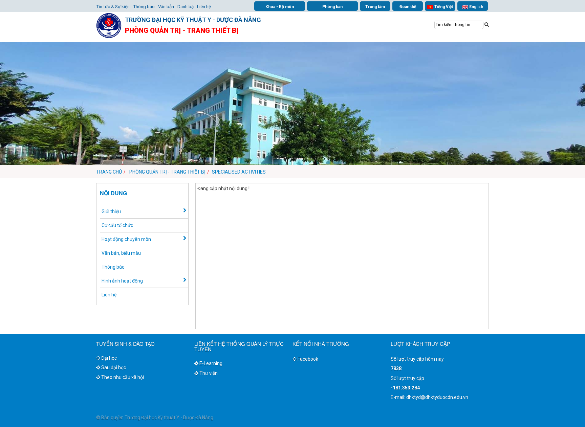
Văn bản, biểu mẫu (121, 253)
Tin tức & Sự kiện (113, 6)
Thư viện (208, 373)
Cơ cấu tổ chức (117, 225)
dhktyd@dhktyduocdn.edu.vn (437, 397)
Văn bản (166, 6)
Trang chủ (109, 172)
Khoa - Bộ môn (279, 7)
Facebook (307, 359)
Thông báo (144, 6)
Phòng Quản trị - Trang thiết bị (167, 172)
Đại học (108, 358)
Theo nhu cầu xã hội (122, 377)
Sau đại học (113, 367)
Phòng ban (332, 7)
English (475, 7)
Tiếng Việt (443, 7)
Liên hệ (204, 6)
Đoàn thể (407, 7)
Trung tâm (375, 7)
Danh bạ (185, 6)
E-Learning (210, 363)
